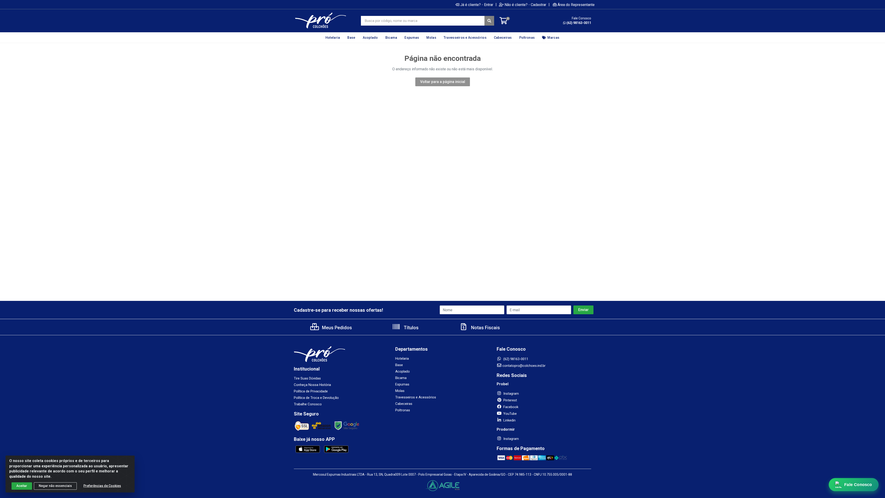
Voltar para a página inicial (442, 82)
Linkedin (509, 420)
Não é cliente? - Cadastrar (525, 4)
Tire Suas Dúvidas (307, 378)
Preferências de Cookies (102, 486)
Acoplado (402, 371)
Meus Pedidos (336, 327)
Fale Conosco (858, 484)
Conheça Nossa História (312, 385)
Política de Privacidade (311, 391)
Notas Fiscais (485, 327)
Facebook (510, 407)
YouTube (509, 414)
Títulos (411, 327)
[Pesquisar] (489, 21)
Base (399, 365)
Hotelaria (402, 358)
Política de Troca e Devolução (316, 398)
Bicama (401, 378)
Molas (399, 391)
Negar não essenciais (55, 486)
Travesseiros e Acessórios (415, 397)
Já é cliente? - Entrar (476, 4)
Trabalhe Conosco (308, 404)
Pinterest (509, 400)
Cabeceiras (403, 404)
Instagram (510, 393)
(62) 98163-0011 (578, 23)
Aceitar (21, 486)
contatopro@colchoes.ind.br (524, 366)
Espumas (402, 384)
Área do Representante (576, 4)
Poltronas (402, 410)
